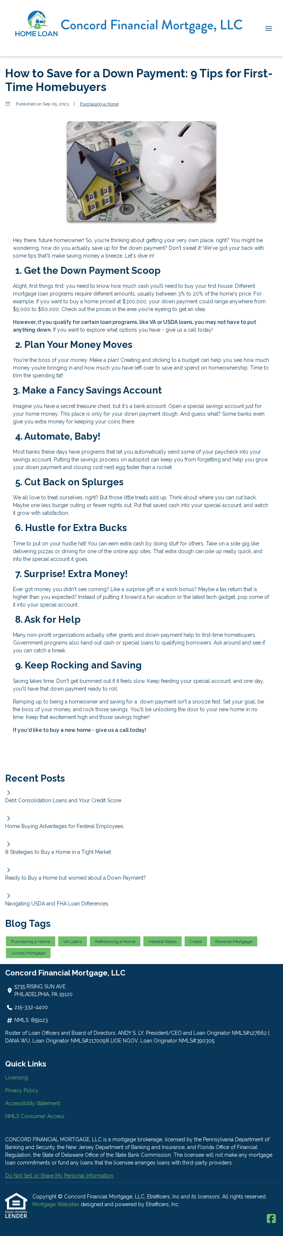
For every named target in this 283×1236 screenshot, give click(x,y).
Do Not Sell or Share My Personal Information (59, 1176)
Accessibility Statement (32, 1103)
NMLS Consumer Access (34, 1116)
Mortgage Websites (56, 1204)
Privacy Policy (21, 1090)
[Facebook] (271, 1219)
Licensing (16, 1077)
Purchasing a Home (99, 104)
